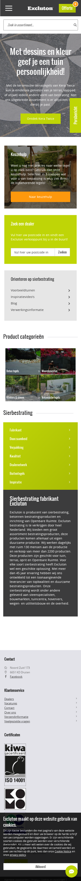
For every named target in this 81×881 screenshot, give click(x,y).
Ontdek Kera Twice (40, 119)
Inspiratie (16, 482)
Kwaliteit (15, 456)
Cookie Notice (63, 851)
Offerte (69, 7)
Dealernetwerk (18, 464)
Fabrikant (16, 430)
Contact (9, 708)
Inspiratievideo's (23, 297)
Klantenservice (14, 690)
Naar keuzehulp (40, 197)
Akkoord (40, 866)
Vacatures (10, 703)
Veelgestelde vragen (17, 721)
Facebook (16, 677)
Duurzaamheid (18, 438)
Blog (14, 303)
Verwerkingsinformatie (27, 310)
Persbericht (75, 115)
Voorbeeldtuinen (23, 290)
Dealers (9, 699)
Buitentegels (17, 473)
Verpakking (16, 447)
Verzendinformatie (16, 717)
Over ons (10, 712)
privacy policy (18, 854)
